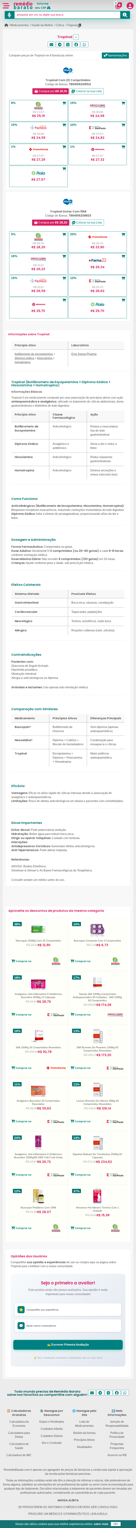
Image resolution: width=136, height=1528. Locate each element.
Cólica (60, 25)
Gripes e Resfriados (51, 1421)
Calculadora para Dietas (19, 1434)
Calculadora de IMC (19, 1455)
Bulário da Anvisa (84, 1432)
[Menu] (6, 5)
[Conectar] (130, 5)
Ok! (115, 1524)
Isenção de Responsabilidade (117, 1423)
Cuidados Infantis (52, 1428)
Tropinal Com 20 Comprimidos (68, 80)
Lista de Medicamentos (84, 1423)
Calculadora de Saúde (19, 1446)
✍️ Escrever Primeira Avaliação (68, 1344)
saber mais (101, 1524)
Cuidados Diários (52, 1435)
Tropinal (72, 25)
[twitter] (68, 44)
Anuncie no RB (117, 1455)
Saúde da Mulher (42, 25)
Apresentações (117, 55)
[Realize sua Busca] (125, 15)
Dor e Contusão (52, 1442)
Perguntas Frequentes (117, 1446)
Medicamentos (19, 25)
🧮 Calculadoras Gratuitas (19, 1413)
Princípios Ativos (84, 1439)
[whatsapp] (84, 44)
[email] (51, 44)
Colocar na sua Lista (88, 91)
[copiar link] (80, 25)
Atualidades (84, 1446)
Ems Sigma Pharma (84, 354)
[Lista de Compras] (118, 5)
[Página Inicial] (6, 25)
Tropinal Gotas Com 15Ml (68, 211)
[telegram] (60, 44)
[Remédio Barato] (23, 5)
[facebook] (76, 44)
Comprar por (52, 91)
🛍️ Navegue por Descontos (51, 1413)
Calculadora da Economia (19, 1423)
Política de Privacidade (116, 1434)
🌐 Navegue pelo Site (84, 1413)
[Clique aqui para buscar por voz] (10, 15)
